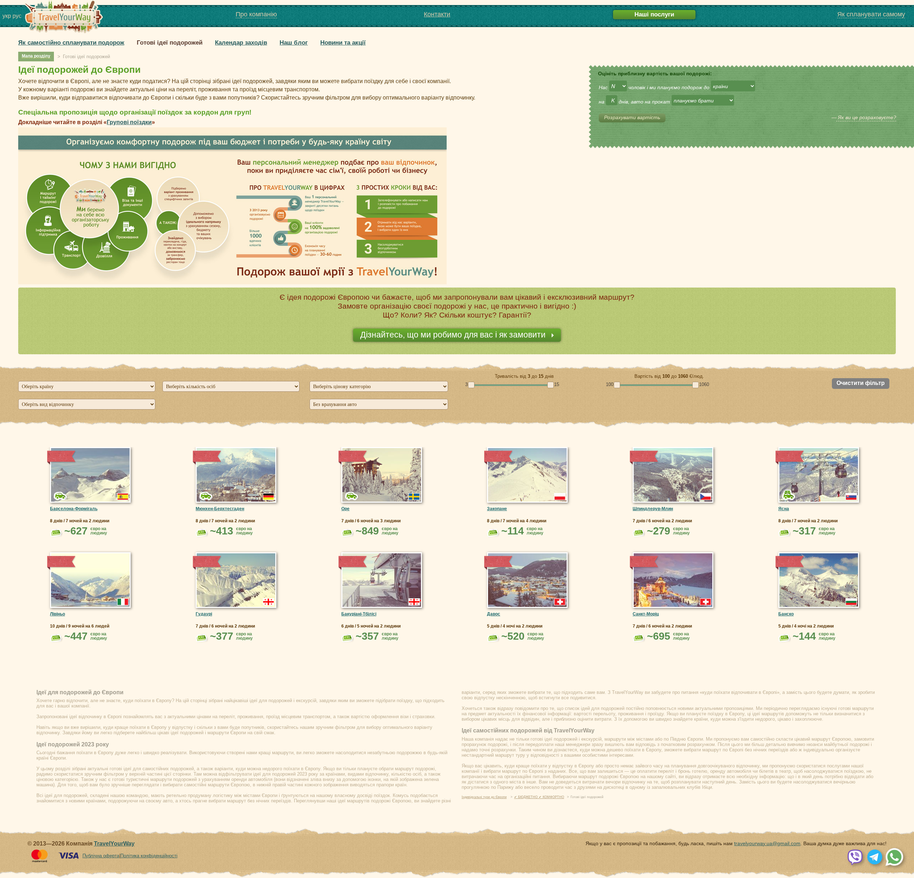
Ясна (783, 508)
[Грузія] (268, 601)
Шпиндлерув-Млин (653, 508)
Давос (493, 613)
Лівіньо (57, 613)
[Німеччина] (268, 496)
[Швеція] (414, 496)
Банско (786, 613)
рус (16, 16)
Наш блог (294, 42)
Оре (345, 508)
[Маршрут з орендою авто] (60, 496)
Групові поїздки (129, 122)
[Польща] (560, 496)
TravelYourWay (114, 844)
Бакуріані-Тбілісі (358, 613)
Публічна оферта (100, 855)
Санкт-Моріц (646, 613)
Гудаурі (204, 613)
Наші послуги (654, 14)
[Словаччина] (851, 496)
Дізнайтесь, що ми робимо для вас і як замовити (454, 334)
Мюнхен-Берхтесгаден (220, 508)
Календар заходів (241, 42)
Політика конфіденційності (148, 855)
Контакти (437, 14)
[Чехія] (705, 496)
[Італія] (123, 601)
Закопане (497, 508)
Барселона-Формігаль (73, 508)
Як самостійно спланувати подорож (71, 42)
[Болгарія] (851, 601)
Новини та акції (343, 42)
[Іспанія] (123, 496)
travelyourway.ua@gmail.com (767, 843)
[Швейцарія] (560, 601)
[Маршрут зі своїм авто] (789, 495)
